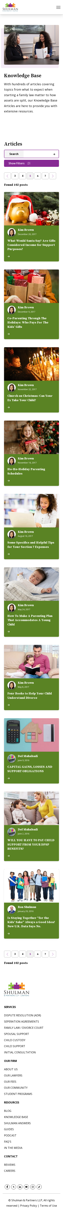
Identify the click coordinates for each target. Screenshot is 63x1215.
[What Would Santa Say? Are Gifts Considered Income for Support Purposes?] (31, 208)
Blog (7, 1111)
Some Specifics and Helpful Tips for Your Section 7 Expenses (30, 545)
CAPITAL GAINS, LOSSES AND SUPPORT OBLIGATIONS (29, 769)
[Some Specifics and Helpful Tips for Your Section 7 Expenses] (31, 510)
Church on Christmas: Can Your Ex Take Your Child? (30, 398)
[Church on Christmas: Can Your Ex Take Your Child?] (31, 364)
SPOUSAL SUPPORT (16, 1034)
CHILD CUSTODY (14, 1040)
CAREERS (9, 1171)
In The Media (13, 1148)
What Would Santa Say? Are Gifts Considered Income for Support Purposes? (31, 245)
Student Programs (18, 1094)
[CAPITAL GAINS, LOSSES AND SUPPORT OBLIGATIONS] (31, 735)
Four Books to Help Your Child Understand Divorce (29, 696)
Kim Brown (26, 230)
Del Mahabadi (28, 756)
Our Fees (10, 1082)
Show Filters (17, 163)
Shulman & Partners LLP (26, 1200)
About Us (11, 1069)
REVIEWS (9, 1165)
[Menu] (58, 7)
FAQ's (7, 1141)
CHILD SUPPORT (14, 1046)
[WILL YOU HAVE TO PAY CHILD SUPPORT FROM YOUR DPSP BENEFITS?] (31, 808)
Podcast (10, 1135)
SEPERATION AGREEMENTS (21, 1021)
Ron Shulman (27, 907)
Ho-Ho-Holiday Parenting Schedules (26, 471)
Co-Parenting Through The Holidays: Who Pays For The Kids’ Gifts (27, 322)
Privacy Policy (29, 1205)
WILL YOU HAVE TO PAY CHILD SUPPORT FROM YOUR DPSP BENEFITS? (30, 844)
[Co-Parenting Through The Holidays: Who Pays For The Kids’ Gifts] (31, 286)
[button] (7, 176)
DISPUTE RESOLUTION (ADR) (22, 1015)
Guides (9, 1129)
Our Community (16, 1088)
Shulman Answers (17, 1123)
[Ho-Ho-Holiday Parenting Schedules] (31, 437)
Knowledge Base (16, 1117)
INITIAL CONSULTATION (20, 1052)
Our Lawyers (13, 1075)
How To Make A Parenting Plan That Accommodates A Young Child (29, 620)
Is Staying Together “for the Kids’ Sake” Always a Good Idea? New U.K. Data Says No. (31, 922)
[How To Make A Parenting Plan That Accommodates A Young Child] (31, 584)
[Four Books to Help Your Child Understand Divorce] (31, 661)
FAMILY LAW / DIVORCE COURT (24, 1028)
